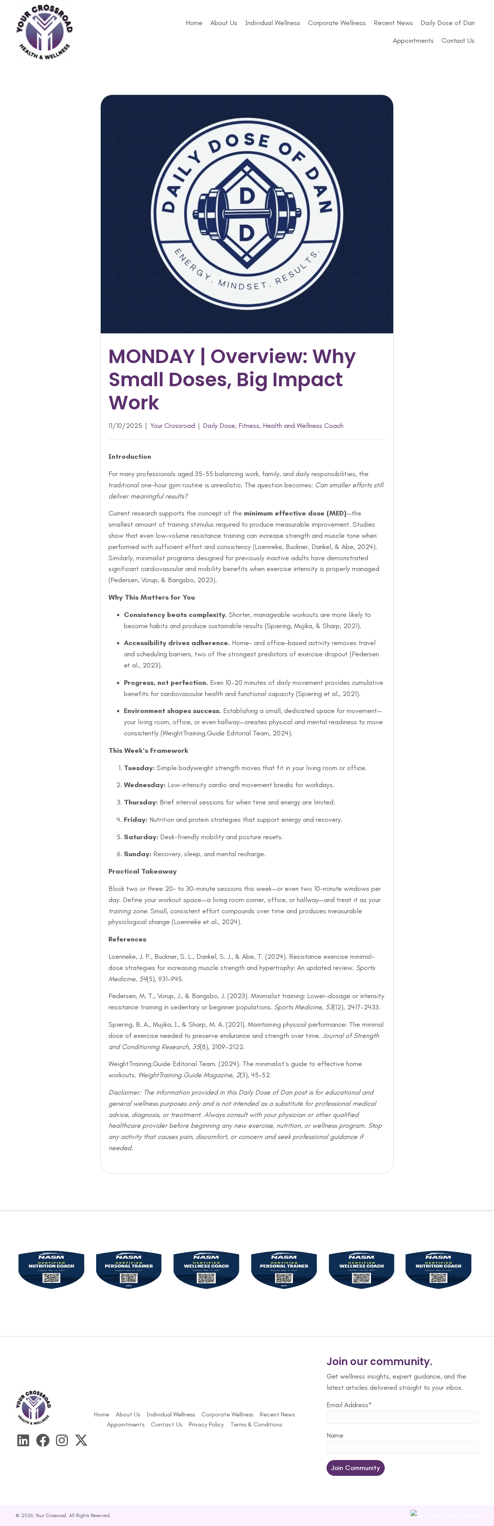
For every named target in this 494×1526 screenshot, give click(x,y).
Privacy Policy (206, 1424)
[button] (23, 1440)
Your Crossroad (172, 425)
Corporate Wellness (227, 1414)
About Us (128, 1414)
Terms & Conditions (256, 1424)
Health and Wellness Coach (303, 425)
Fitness (249, 425)
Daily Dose (219, 425)
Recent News (277, 1414)
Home (101, 1414)
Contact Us (166, 1424)
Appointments (125, 1424)
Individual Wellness (171, 1414)
